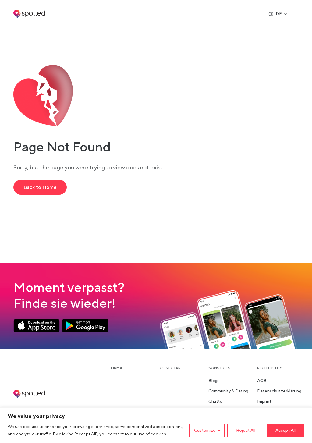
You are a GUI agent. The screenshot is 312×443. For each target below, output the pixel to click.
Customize (205, 430)
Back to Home (40, 187)
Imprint (264, 401)
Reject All (245, 430)
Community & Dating (228, 391)
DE (279, 14)
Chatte (215, 401)
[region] (156, 425)
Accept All (285, 430)
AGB (262, 381)
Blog (213, 381)
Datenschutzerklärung (279, 391)
